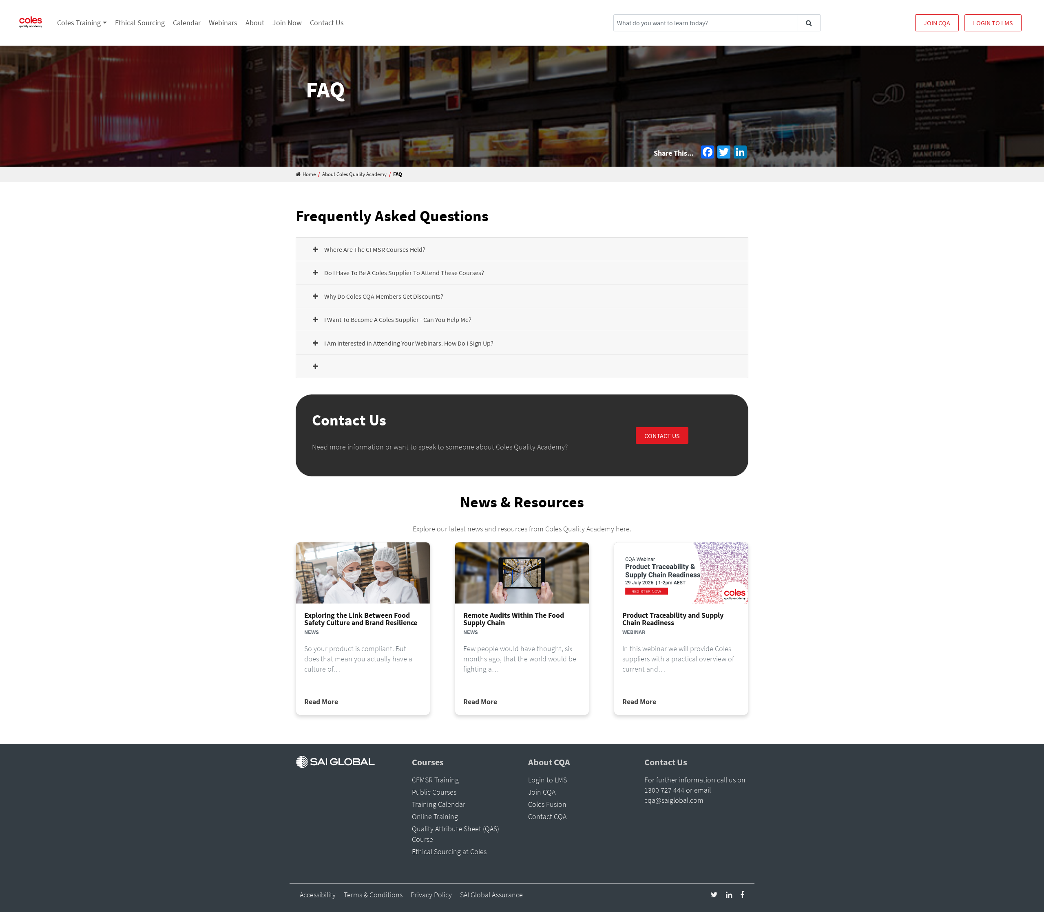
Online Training (435, 816)
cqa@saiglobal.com (673, 800)
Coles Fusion (547, 804)
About (255, 22)
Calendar (187, 22)
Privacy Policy (431, 894)
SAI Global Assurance (491, 894)
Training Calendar (438, 804)
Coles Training (79, 22)
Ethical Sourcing (140, 22)
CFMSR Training (435, 779)
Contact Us (327, 22)
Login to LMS (993, 23)
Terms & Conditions (373, 894)
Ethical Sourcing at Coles (449, 851)
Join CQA (937, 23)
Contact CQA (547, 816)
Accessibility (318, 894)
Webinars (223, 22)
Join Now (287, 22)
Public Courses (434, 792)
